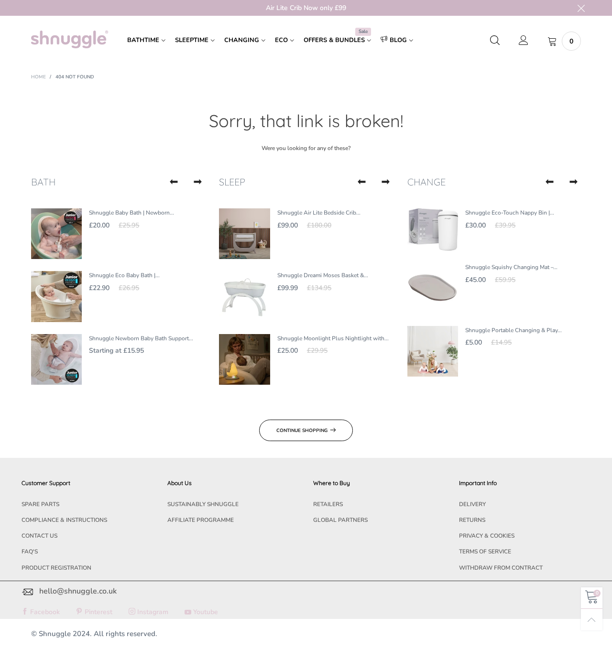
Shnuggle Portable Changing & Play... (513, 330)
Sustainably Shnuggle (203, 504)
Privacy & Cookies (486, 536)
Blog (398, 40)
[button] (173, 182)
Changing (241, 40)
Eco (281, 40)
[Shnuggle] (69, 40)
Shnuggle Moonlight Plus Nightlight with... (333, 338)
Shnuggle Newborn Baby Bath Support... (141, 338)
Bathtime (143, 40)
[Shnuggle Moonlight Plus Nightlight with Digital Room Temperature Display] (244, 359)
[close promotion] (581, 8)
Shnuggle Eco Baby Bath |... (124, 275)
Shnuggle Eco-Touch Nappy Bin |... (509, 212)
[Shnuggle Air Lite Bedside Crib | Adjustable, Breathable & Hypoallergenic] (244, 233)
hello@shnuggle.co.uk (78, 591)
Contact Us (39, 536)
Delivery (472, 504)
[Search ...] (495, 41)
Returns (472, 520)
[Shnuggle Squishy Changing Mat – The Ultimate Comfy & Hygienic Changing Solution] (432, 288)
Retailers (328, 504)
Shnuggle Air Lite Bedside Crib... (319, 212)
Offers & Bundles (336, 39)
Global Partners (340, 520)
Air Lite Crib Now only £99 (306, 7)
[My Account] (523, 41)
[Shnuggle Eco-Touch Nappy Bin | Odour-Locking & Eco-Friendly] (432, 229)
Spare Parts (40, 504)
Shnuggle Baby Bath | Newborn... (131, 212)
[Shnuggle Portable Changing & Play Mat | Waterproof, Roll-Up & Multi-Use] (432, 351)
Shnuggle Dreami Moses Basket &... (322, 275)
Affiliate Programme (200, 520)
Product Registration (56, 568)
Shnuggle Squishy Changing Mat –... (511, 267)
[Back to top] (591, 619)
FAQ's (30, 551)
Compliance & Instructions (64, 520)
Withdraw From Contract (501, 568)
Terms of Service (485, 551)
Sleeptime (191, 40)
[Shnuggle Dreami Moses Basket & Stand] (244, 296)
